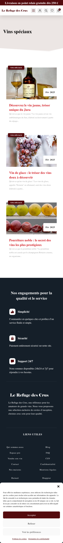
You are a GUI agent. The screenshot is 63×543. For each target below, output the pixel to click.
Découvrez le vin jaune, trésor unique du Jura (29, 107)
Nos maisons (15, 469)
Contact (15, 464)
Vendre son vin (15, 458)
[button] (58, 486)
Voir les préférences (31, 531)
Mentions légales (48, 469)
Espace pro (15, 452)
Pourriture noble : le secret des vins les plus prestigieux (30, 242)
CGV (48, 458)
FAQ (48, 452)
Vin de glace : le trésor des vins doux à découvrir (30, 174)
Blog (48, 447)
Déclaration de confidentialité (38, 538)
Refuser (31, 523)
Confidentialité (47, 464)
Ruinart (15, 478)
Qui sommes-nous (15, 447)
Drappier (46, 478)
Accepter (31, 515)
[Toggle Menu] (33, 10)
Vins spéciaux (16, 68)
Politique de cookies (19, 538)
